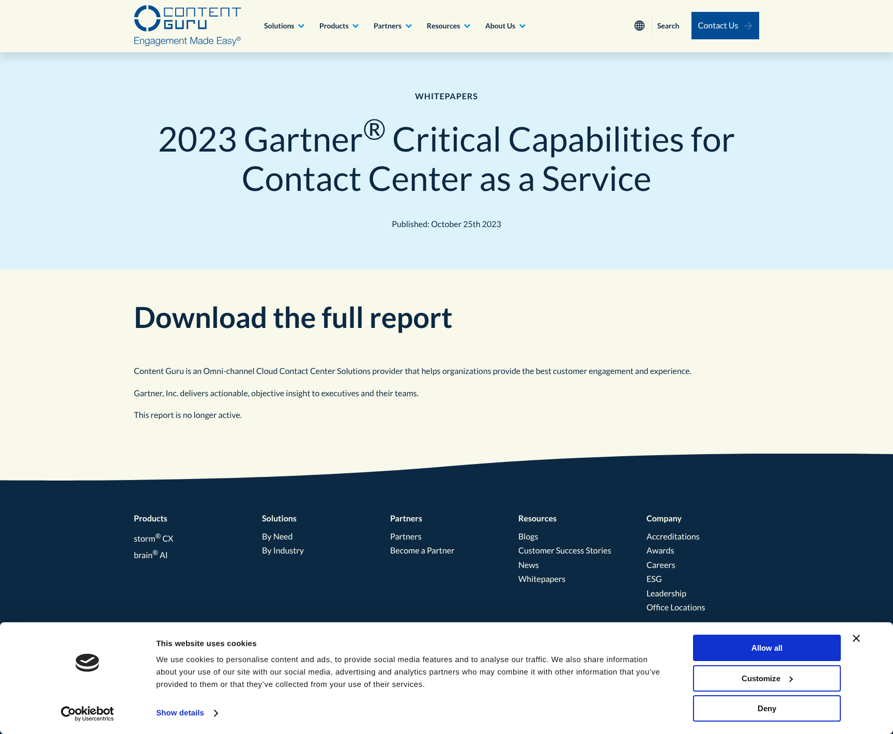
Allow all (766, 647)
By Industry (283, 551)
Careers (660, 565)
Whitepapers (541, 579)
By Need (277, 537)
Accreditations (673, 537)
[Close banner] (856, 638)
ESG (654, 579)
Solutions (279, 25)
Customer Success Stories (564, 551)
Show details (180, 713)
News (528, 565)
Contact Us (718, 26)
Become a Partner (422, 551)
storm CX (153, 539)
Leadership (666, 593)
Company (664, 518)
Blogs (528, 537)
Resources (443, 25)
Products (334, 25)
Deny (767, 708)
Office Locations (675, 607)
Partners (388, 25)
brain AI (151, 555)
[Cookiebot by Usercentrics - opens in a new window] (87, 714)
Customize (761, 678)
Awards (660, 551)
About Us (500, 25)
